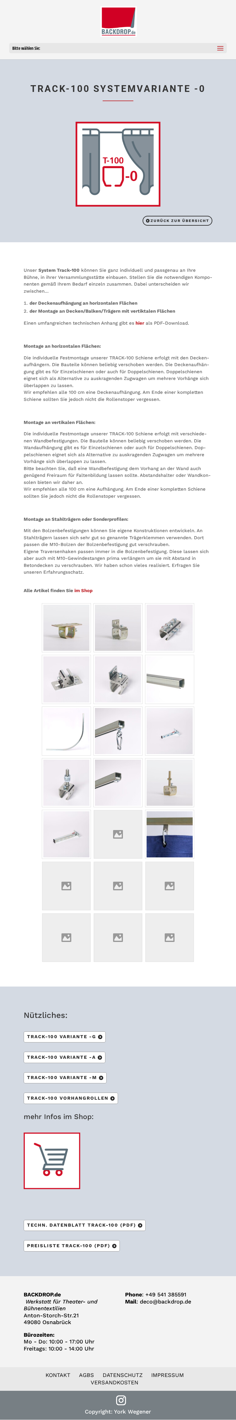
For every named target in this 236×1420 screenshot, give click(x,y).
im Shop (83, 590)
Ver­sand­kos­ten (114, 1382)
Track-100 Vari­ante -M (62, 1077)
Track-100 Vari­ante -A (61, 1057)
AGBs (86, 1375)
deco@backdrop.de (165, 1301)
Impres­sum (167, 1375)
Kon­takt (57, 1375)
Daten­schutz (123, 1375)
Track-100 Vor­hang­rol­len (67, 1098)
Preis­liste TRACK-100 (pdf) (68, 1245)
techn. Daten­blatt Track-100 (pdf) (81, 1225)
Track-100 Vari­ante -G (61, 1036)
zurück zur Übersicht (180, 221)
